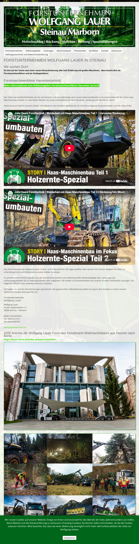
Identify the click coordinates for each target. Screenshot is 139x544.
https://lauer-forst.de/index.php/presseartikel (30, 339)
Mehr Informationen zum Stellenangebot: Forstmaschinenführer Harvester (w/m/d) (51, 85)
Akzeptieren (69, 538)
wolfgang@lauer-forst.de (15, 327)
